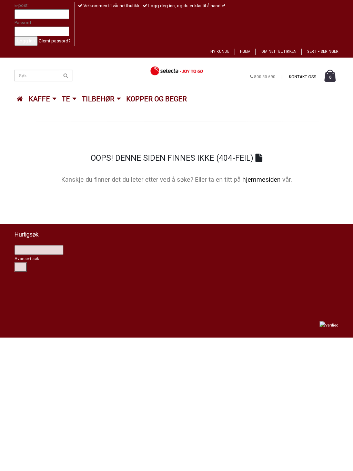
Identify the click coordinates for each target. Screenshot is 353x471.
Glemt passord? (55, 40)
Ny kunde (219, 51)
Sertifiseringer (323, 51)
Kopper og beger (156, 99)
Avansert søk (26, 258)
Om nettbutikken (278, 51)
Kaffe (40, 99)
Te (67, 99)
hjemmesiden (261, 179)
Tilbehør (99, 99)
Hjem (245, 51)
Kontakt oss (302, 76)
